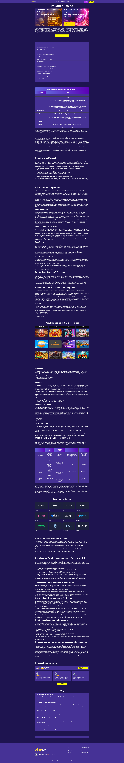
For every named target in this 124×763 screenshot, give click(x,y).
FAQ (37, 80)
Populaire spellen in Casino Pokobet (44, 56)
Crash (68, 326)
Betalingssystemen (40, 61)
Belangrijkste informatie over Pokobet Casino (45, 47)
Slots (82, 326)
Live (54, 326)
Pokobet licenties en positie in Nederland (44, 71)
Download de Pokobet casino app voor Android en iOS (47, 66)
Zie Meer (62, 683)
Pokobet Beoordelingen (41, 78)
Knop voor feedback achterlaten (81, 668)
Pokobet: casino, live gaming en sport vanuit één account (48, 76)
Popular (40, 326)
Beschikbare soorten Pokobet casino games (45, 54)
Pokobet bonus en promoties (42, 52)
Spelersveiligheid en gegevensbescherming (45, 68)
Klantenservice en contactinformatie (44, 73)
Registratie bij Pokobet (41, 49)
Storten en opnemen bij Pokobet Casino (44, 59)
